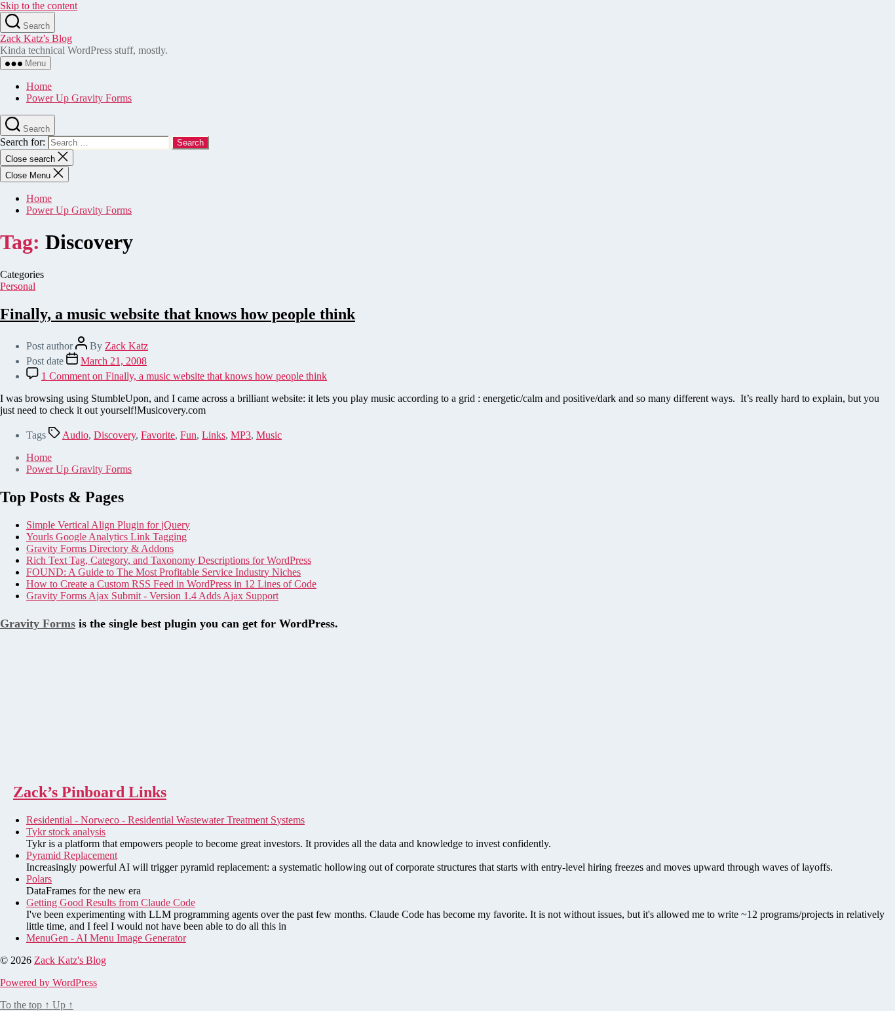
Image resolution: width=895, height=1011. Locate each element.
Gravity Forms (37, 623)
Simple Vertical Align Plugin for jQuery (108, 524)
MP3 (241, 435)
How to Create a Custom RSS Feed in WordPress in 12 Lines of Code (171, 583)
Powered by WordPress (48, 982)
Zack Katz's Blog (36, 38)
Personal (17, 286)
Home (39, 86)
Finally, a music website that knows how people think (177, 314)
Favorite (158, 435)
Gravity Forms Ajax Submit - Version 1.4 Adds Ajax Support (152, 595)
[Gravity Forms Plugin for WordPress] (65, 764)
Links (213, 435)
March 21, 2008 (114, 361)
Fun (188, 435)
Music (269, 435)
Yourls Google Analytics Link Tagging (106, 536)
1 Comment (184, 376)
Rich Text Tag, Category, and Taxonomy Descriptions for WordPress (168, 560)
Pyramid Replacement (71, 855)
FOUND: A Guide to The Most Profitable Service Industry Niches (163, 572)
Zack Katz (126, 345)
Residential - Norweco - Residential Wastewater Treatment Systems (165, 819)
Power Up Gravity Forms (79, 98)
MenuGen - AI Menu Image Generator (106, 937)
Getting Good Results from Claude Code (110, 902)
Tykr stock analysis (65, 831)
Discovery (115, 435)
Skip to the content (38, 5)
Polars (39, 878)
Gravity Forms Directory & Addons (100, 548)
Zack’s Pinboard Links (89, 792)
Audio (75, 435)
